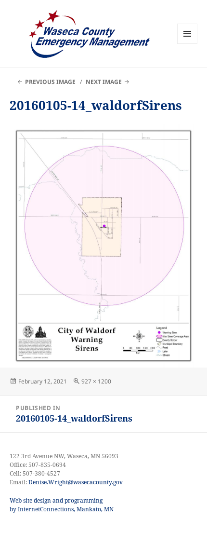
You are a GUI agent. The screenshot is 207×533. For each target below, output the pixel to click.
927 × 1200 (96, 381)
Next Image (104, 82)
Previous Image (50, 82)
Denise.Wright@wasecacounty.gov (75, 482)
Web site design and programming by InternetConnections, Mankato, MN (62, 504)
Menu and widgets (187, 43)
